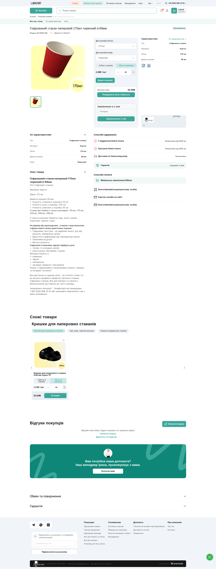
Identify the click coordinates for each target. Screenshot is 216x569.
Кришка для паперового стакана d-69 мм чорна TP (50, 374)
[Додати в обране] (63, 340)
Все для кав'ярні (90, 540)
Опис (66, 21)
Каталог (43, 11)
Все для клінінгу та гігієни (94, 537)
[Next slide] (184, 368)
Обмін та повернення (45, 496)
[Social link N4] (48, 524)
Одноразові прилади (92, 533)
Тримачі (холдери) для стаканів (113, 331)
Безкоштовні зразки (93, 3)
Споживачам (114, 522)
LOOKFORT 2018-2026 (55, 564)
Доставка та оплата (141, 530)
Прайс (75, 3)
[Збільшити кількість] (133, 72)
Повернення (138, 533)
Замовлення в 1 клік (116, 119)
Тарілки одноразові (92, 530)
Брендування (130, 3)
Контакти (171, 530)
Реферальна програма (117, 530)
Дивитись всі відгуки (106, 437)
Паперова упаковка (45, 16)
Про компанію (175, 522)
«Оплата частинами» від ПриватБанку (149, 526)
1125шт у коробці (106, 65)
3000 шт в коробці (42, 381)
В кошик (55, 395)
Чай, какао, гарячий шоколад (82, 331)
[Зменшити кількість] (118, 72)
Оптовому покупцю (114, 3)
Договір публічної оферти (101, 564)
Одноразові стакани (92, 526)
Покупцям (89, 522)
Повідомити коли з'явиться (116, 95)
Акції (140, 3)
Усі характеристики (53, 21)
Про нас (171, 526)
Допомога (138, 522)
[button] (35, 102)
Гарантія (36, 506)
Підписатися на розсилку (54, 552)
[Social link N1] (33, 524)
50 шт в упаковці (58, 381)
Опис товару (37, 172)
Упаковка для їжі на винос (94, 544)
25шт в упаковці (126, 65)
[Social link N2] (40, 524)
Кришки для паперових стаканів (48, 331)
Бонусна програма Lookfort (119, 533)
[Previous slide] (32, 368)
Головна (33, 16)
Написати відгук (176, 424)
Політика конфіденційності (78, 564)
